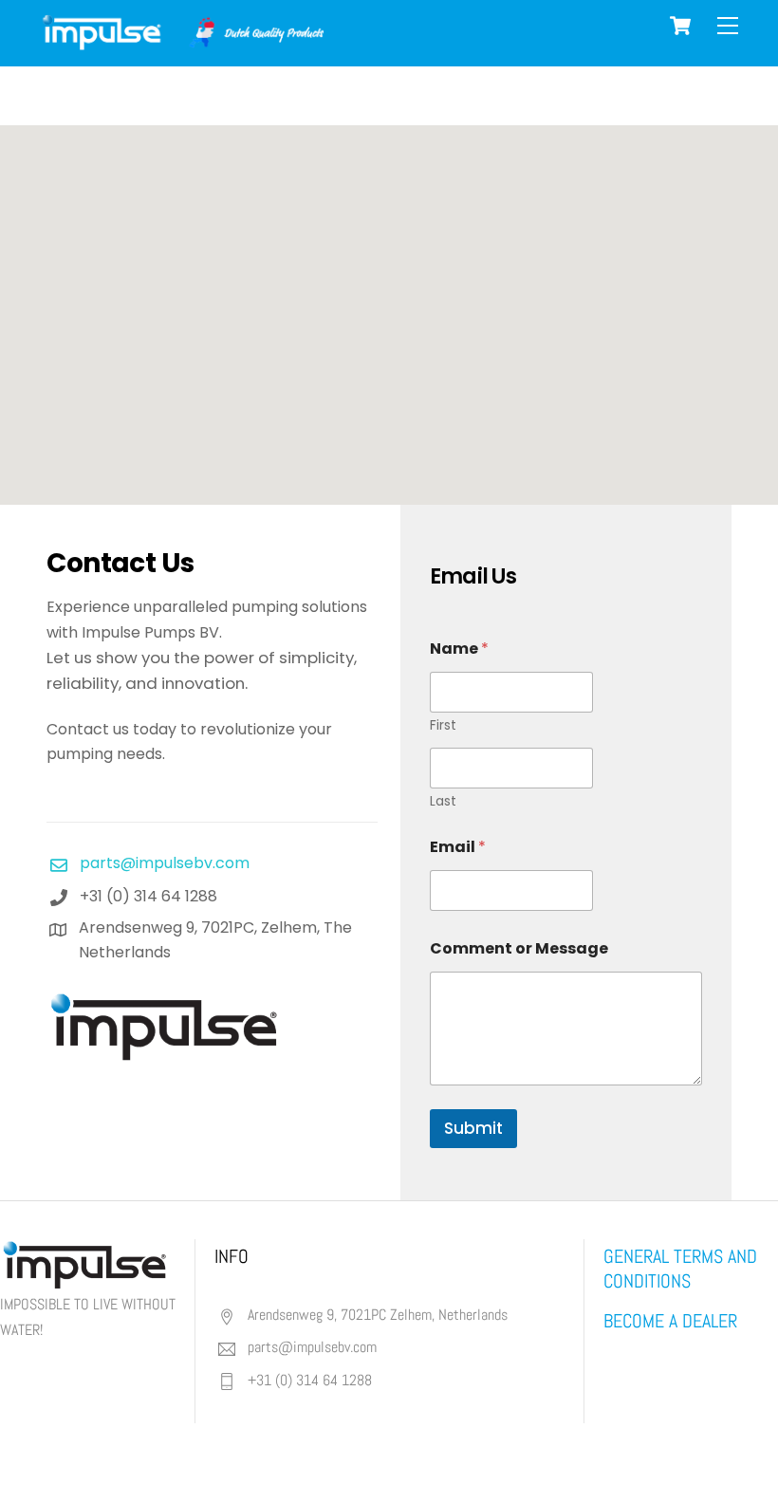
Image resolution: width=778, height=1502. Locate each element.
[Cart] (680, 26)
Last (443, 801)
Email (458, 847)
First (443, 725)
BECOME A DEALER (670, 1320)
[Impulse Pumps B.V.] (181, 42)
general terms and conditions (680, 1268)
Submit (473, 1128)
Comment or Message (519, 948)
